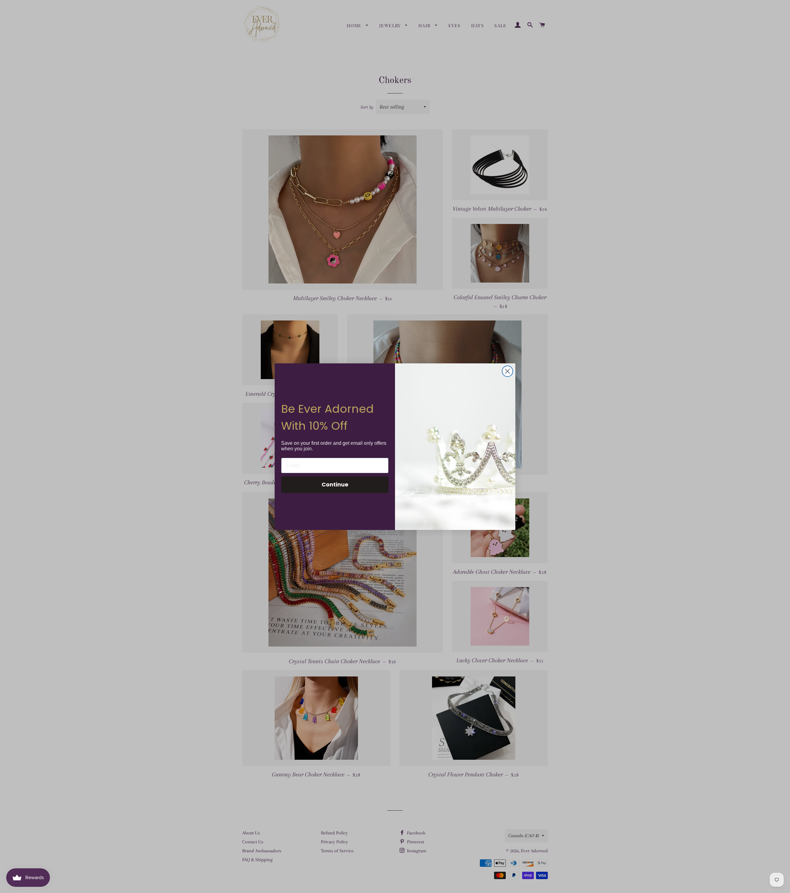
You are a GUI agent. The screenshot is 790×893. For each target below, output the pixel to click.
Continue (335, 484)
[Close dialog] (507, 371)
